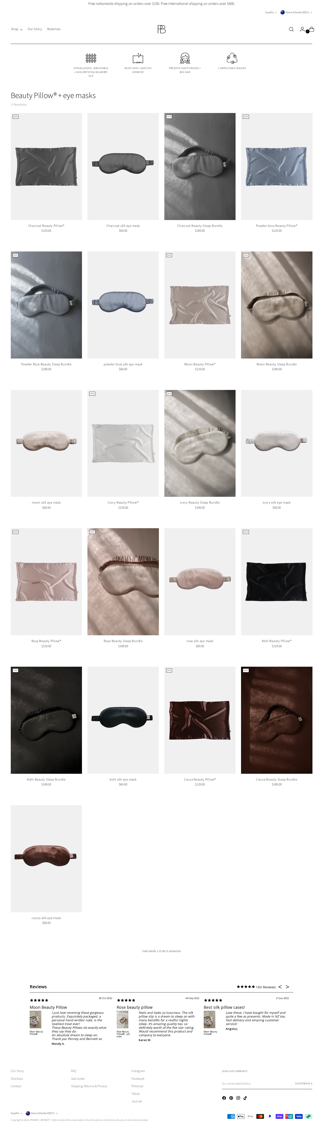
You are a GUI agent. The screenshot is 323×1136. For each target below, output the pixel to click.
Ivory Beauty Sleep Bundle (200, 502)
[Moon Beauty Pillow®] (200, 305)
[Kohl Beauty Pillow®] (276, 581)
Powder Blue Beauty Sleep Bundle (46, 364)
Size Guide (78, 1078)
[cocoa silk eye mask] (46, 858)
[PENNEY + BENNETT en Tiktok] (245, 1099)
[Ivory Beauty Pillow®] (123, 443)
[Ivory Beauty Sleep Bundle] (200, 443)
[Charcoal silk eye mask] (123, 166)
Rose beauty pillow (134, 1007)
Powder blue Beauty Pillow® (277, 226)
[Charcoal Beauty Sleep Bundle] (200, 166)
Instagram (138, 1071)
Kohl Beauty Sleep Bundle (46, 779)
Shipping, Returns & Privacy (89, 1086)
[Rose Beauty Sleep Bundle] (123, 581)
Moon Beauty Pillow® (200, 364)
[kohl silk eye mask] (123, 720)
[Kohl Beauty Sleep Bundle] (46, 720)
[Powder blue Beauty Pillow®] (276, 166)
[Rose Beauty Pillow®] (46, 581)
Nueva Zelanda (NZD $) (297, 12)
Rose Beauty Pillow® (46, 641)
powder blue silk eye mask (123, 364)
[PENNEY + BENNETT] (161, 29)
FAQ (73, 1071)
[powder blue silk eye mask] (123, 305)
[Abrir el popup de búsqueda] (291, 29)
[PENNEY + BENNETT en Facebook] (224, 1099)
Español (269, 12)
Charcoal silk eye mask (123, 226)
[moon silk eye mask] (46, 443)
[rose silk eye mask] (200, 581)
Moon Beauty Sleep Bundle (277, 364)
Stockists (17, 1078)
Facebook (137, 1078)
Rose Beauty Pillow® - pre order (123, 1034)
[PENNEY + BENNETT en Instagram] (238, 1099)
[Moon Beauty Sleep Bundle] (276, 305)
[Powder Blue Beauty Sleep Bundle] (46, 305)
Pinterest (137, 1086)
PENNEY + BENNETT (40, 1120)
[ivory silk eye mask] (276, 443)
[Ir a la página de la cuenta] (300, 29)
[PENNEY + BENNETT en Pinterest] (231, 1099)
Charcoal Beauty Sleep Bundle (199, 226)
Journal (136, 1101)
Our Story (17, 1071)
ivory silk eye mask (277, 502)
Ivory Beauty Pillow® (123, 502)
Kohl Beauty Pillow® (277, 641)
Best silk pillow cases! (224, 1007)
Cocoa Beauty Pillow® (200, 779)
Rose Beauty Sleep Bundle (123, 641)
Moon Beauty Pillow (48, 1007)
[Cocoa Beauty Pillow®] (200, 720)
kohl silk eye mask (123, 779)
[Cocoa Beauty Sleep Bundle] (276, 720)
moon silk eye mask (46, 502)
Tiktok (135, 1094)
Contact (16, 1086)
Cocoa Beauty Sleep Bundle (276, 779)
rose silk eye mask (200, 641)
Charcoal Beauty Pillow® (46, 226)
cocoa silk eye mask (46, 918)
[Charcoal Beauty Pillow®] (46, 166)
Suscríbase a (303, 1083)
